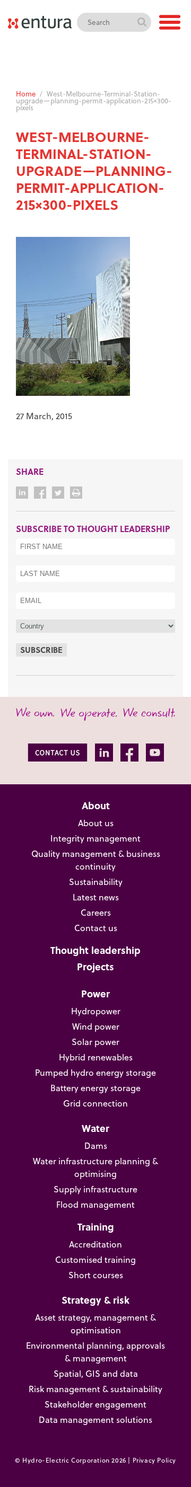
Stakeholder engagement (95, 1404)
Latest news (96, 897)
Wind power (95, 1026)
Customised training (95, 1259)
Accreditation (95, 1244)
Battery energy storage (95, 1088)
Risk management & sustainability (95, 1389)
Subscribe (41, 650)
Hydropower (95, 1011)
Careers (96, 912)
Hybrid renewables (96, 1057)
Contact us (95, 928)
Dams (95, 1146)
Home (26, 94)
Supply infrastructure (95, 1189)
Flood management (95, 1204)
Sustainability (96, 882)
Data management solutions (95, 1420)
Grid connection (95, 1103)
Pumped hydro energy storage (95, 1072)
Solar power (95, 1042)
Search (141, 22)
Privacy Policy (154, 1460)
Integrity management (95, 838)
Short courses (95, 1275)
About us (96, 823)
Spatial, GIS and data (96, 1373)
